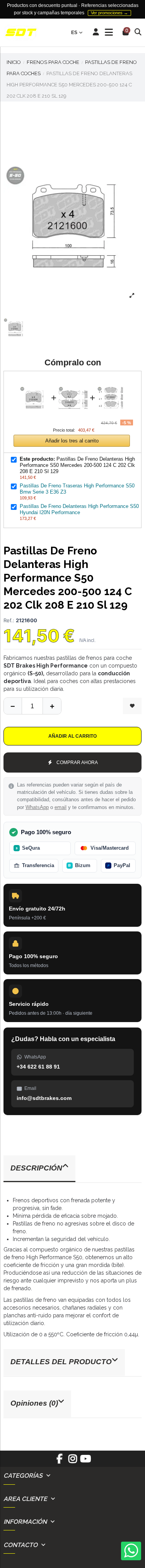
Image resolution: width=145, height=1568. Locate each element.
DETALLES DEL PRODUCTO (61, 1362)
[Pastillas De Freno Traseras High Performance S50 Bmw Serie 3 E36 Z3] (73, 381)
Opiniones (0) (34, 1403)
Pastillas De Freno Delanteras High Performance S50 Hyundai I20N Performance (79, 509)
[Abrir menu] (109, 32)
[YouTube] (85, 1461)
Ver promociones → (109, 12)
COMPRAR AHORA (77, 762)
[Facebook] (60, 1461)
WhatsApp (37, 807)
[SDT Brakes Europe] (20, 32)
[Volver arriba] (52, 706)
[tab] (72, 1169)
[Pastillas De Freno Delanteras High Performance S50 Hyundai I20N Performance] (111, 381)
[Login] (96, 32)
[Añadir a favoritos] (132, 706)
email (61, 807)
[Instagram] (72, 1461)
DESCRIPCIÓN (36, 1168)
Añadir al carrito (72, 736)
